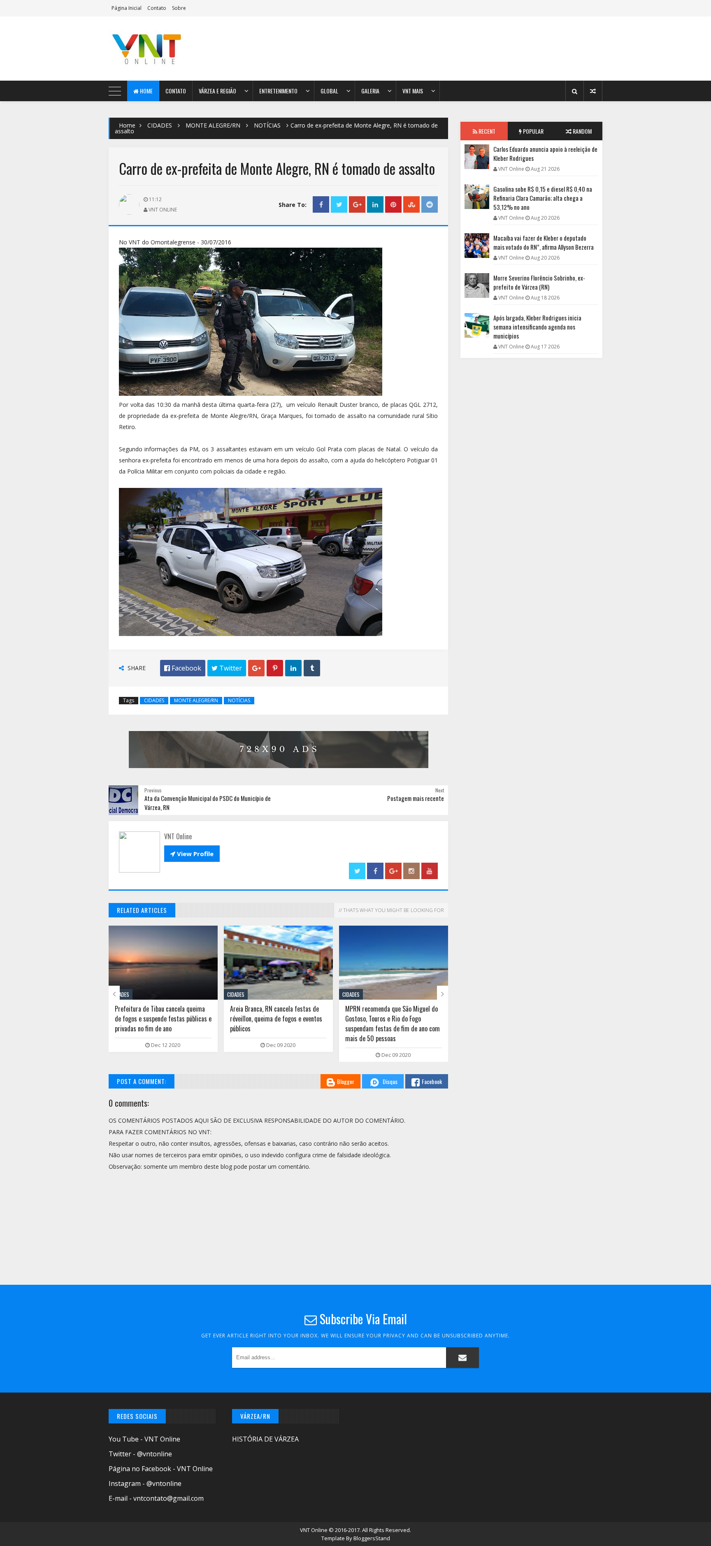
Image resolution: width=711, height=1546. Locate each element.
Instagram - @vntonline (145, 1483)
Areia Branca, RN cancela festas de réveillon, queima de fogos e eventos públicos (276, 1018)
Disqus (390, 1081)
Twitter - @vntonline (140, 1453)
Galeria (370, 90)
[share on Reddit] (429, 205)
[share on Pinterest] (393, 205)
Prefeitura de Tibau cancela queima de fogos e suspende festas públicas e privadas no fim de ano (163, 1018)
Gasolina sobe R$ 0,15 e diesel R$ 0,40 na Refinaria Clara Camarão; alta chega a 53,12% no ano (542, 197)
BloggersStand (371, 1538)
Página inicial (127, 8)
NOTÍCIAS (267, 125)
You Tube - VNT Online (144, 1439)
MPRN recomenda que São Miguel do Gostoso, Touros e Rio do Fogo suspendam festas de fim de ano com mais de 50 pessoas (392, 1023)
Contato (156, 8)
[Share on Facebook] (321, 205)
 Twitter (226, 668)
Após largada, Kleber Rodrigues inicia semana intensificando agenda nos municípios (537, 326)
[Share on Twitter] (339, 205)
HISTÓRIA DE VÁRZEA (265, 1439)
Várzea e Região (217, 90)
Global (329, 90)
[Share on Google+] (357, 205)
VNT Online (314, 1530)
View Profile (192, 854)
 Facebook (182, 668)
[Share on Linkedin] (375, 205)
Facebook (432, 1081)
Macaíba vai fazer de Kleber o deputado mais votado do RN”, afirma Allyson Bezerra (543, 242)
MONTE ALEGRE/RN (213, 125)
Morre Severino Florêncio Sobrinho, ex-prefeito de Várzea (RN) (539, 282)
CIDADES (159, 125)
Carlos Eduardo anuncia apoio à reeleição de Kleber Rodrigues (545, 153)
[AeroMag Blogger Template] (181, 48)
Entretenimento (278, 90)
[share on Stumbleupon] (411, 205)
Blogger (345, 1081)
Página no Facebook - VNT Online (161, 1468)
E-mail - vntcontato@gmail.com (156, 1498)
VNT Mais (412, 90)
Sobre (179, 8)
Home (146, 90)
